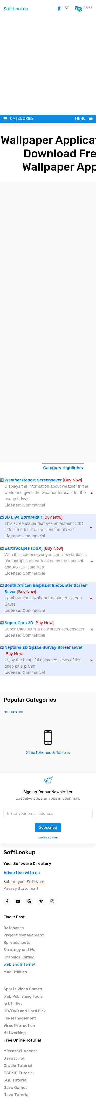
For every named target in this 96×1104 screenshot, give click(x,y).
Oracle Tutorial (17, 1065)
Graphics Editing (18, 957)
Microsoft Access (20, 1051)
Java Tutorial (16, 1094)
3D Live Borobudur (23, 517)
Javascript (14, 1058)
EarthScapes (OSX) (23, 548)
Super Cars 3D (18, 622)
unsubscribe (48, 837)
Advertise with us (21, 872)
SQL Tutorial (15, 1080)
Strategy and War (20, 949)
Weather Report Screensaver (33, 480)
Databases (13, 927)
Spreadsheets (16, 942)
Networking (14, 1032)
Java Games (15, 1087)
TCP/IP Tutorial (18, 1073)
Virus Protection (19, 1025)
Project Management (23, 935)
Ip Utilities (13, 1003)
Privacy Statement (20, 888)
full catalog (13, 712)
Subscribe (48, 827)
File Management (19, 1018)
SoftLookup (19, 852)
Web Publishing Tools (22, 996)
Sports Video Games (22, 989)
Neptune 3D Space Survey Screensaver (43, 647)
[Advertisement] (48, 65)
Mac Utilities (15, 972)
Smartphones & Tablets (48, 752)
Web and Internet (19, 964)
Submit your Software (24, 881)
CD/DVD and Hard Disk (24, 1011)
